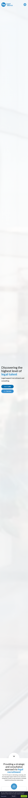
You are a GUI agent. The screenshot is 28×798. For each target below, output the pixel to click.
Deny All (13, 796)
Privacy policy (3, 796)
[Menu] (25, 4)
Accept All (24, 796)
